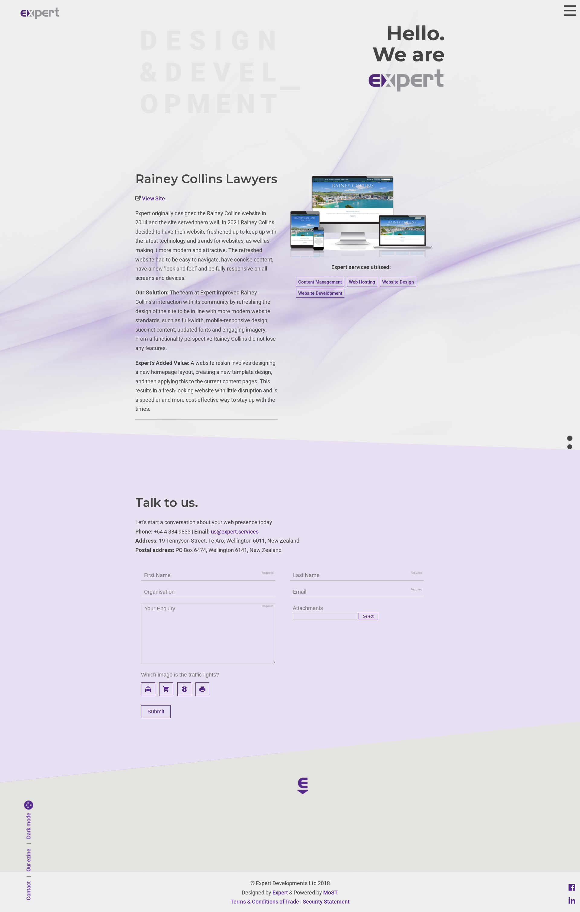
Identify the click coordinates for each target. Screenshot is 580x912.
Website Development (320, 293)
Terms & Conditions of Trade (264, 901)
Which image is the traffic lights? (180, 675)
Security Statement (326, 901)
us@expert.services (235, 531)
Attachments (308, 608)
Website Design (398, 282)
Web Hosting (362, 282)
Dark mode (28, 826)
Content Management (320, 282)
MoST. (331, 892)
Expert (280, 892)
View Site (153, 198)
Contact (28, 891)
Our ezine (28, 860)
